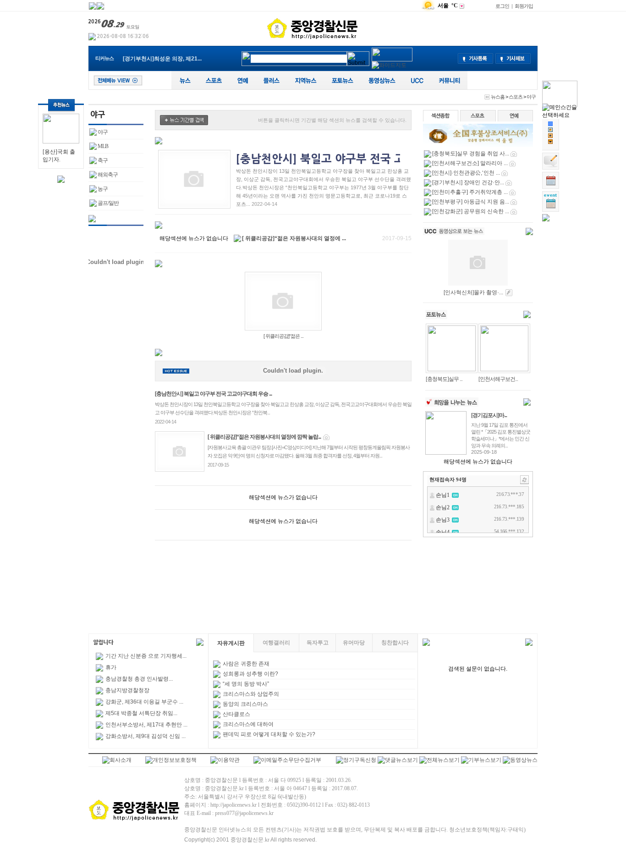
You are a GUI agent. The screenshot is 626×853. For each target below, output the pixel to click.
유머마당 (354, 642)
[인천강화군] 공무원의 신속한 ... (470, 211)
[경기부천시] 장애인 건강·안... (468, 182)
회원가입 (524, 6)
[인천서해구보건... (498, 379)
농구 (103, 189)
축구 (103, 160)
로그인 (502, 6)
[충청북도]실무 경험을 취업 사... (470, 153)
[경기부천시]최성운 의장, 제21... (162, 58)
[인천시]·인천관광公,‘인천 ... (466, 173)
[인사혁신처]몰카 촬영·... (473, 292)
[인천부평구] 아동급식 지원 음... (470, 201)
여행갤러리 (276, 642)
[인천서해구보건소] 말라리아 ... (470, 163)
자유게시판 (231, 643)
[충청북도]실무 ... (444, 379)
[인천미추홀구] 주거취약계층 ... (470, 192)
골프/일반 (108, 203)
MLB (103, 146)
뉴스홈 (498, 96)
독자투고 (318, 642)
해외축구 (108, 174)
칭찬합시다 (395, 642)
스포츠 (515, 96)
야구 (531, 96)
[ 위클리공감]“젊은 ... (283, 336)
